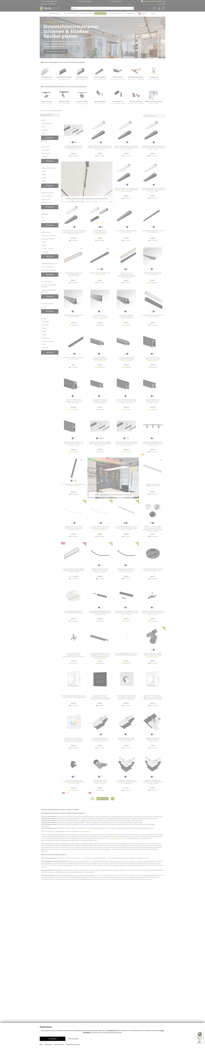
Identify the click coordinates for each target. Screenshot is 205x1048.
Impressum (48, 1044)
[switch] (199, 1042)
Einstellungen (73, 1039)
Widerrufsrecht (59, 1044)
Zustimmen (52, 1039)
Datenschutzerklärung (73, 1044)
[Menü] (202, 1032)
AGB (41, 1044)
